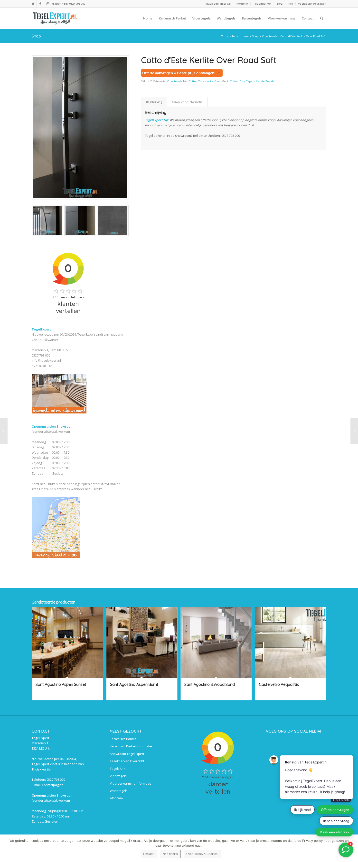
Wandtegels (119, 791)
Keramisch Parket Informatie (131, 746)
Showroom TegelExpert (127, 754)
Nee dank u (170, 854)
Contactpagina (52, 785)
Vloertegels (174, 81)
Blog (280, 3)
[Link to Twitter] (33, 3)
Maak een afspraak (218, 3)
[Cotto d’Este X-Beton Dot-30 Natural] (354, 431)
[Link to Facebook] (40, 3)
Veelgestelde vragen (312, 3)
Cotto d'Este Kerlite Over (205, 81)
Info (290, 3)
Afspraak (116, 798)
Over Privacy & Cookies (201, 854)
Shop (36, 36)
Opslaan (148, 854)
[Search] (321, 18)
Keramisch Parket (123, 739)
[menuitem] (218, 3)
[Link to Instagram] (47, 3)
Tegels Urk (117, 768)
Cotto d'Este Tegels (242, 81)
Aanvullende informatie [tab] (187, 102)
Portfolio (242, 3)
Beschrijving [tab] (154, 102)
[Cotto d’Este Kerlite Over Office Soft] (4, 431)
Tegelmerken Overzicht (127, 761)
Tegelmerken (262, 3)
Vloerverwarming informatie (130, 783)
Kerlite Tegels (265, 81)
